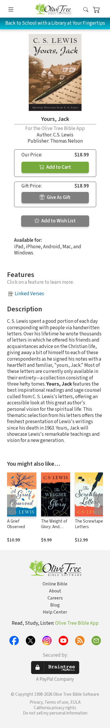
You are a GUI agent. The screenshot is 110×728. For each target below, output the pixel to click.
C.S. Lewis (63, 134)
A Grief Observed (16, 524)
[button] (85, 10)
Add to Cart (58, 167)
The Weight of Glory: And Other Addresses (54, 529)
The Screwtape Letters (89, 524)
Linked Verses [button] (29, 293)
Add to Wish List (58, 220)
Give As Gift (58, 197)
